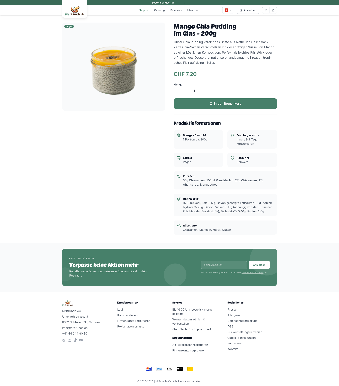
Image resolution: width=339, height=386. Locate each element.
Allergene (233, 315)
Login (120, 309)
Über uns (192, 10)
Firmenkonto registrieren (133, 321)
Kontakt (232, 349)
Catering (159, 10)
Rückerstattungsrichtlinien (244, 332)
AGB (230, 326)
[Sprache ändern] (228, 10)
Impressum (234, 343)
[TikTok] (75, 340)
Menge (178, 84)
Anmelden (250, 10)
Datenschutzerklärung (253, 272)
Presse (232, 309)
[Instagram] (69, 340)
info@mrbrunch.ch (75, 328)
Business (176, 10)
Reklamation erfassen (131, 326)
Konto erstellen (127, 315)
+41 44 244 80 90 (74, 333)
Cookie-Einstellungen (241, 337)
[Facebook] (64, 340)
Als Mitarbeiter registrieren (190, 345)
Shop (142, 10)
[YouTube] (81, 340)
